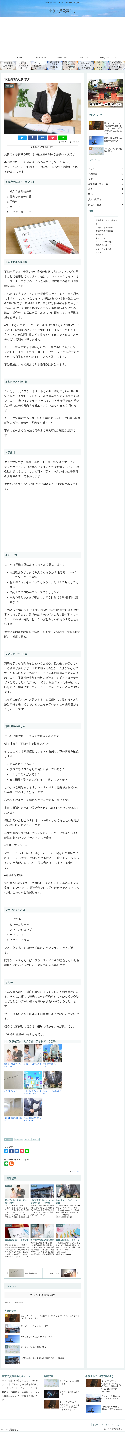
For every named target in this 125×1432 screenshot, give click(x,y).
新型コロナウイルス (105, 183)
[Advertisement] (62, 36)
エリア (105, 168)
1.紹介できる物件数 (104, 227)
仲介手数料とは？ (10, 1091)
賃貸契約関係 (105, 199)
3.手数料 (99, 234)
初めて (28, 1139)
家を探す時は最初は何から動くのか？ (13, 1065)
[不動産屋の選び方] (42, 138)
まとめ (99, 252)
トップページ (98, 1425)
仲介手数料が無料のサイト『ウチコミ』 (32, 1119)
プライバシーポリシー (114, 1425)
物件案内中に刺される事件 (32, 1065)
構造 (105, 189)
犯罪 (105, 194)
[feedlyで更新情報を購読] (6, 1163)
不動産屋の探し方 (103, 245)
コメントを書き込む (42, 1295)
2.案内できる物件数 (104, 230)
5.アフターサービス (104, 241)
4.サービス (100, 238)
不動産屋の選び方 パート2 (52, 1065)
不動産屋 (9, 1139)
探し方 (36, 1139)
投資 (105, 178)
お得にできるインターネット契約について (32, 1092)
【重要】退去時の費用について (13, 1119)
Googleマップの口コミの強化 (52, 1092)
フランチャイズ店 (103, 248)
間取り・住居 (105, 204)
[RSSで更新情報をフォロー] (11, 1163)
